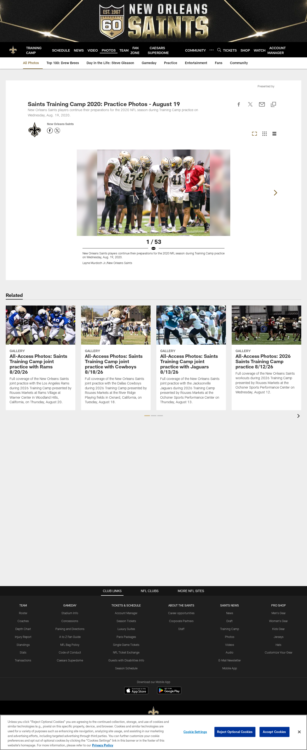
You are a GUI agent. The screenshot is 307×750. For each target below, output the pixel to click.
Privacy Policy (102, 745)
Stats (23, 652)
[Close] (299, 732)
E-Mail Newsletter (229, 660)
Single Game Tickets (126, 644)
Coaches (23, 621)
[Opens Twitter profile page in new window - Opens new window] (57, 130)
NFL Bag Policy (69, 644)
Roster (23, 613)
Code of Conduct (70, 652)
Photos (229, 636)
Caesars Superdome (70, 660)
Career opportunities (181, 613)
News (229, 613)
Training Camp (229, 628)
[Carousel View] (254, 134)
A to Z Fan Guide (70, 636)
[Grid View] (264, 134)
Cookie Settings (195, 732)
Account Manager (126, 613)
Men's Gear (279, 613)
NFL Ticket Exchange (126, 652)
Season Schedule (126, 668)
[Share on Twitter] (250, 107)
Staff (181, 628)
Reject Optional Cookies (235, 732)
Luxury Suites (126, 628)
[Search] (219, 50)
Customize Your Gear (278, 652)
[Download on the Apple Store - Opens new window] (136, 691)
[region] (153, 732)
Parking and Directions (69, 628)
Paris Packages (126, 636)
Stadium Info (69, 613)
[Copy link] (273, 105)
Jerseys (278, 636)
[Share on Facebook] (239, 107)
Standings (23, 644)
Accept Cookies (274, 732)
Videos (229, 644)
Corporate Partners (181, 621)
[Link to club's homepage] (13, 49)
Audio (229, 652)
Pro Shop (278, 605)
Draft (229, 621)
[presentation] (299, 416)
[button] (147, 415)
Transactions (23, 660)
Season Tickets (126, 621)
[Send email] (262, 107)
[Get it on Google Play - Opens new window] (169, 693)
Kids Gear (278, 628)
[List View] (274, 134)
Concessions (69, 621)
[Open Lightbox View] (153, 210)
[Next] (275, 193)
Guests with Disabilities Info (126, 660)
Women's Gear (278, 621)
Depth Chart (23, 628)
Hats (278, 644)
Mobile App (229, 668)
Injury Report (23, 636)
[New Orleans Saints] (153, 712)
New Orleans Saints (60, 124)
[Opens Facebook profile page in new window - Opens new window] (50, 130)
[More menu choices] (211, 50)
